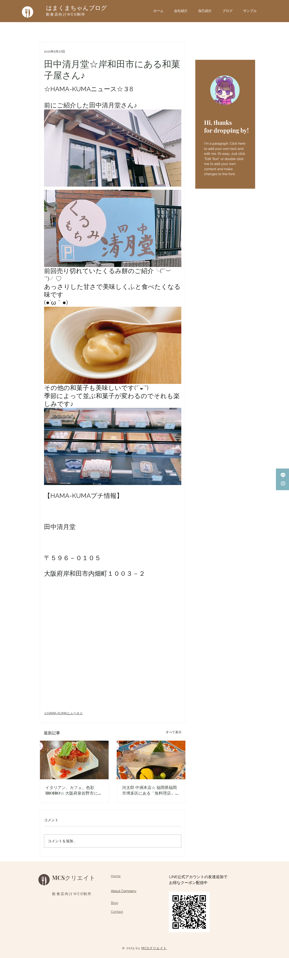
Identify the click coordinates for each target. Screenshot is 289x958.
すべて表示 (174, 732)
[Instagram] (283, 483)
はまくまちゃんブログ (76, 8)
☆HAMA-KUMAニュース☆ (63, 713)
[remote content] (112, 648)
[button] (252, 10)
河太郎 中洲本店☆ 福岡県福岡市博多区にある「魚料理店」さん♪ (150, 790)
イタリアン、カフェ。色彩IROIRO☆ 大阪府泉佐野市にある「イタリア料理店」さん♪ (73, 790)
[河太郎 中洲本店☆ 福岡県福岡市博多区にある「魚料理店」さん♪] (151, 760)
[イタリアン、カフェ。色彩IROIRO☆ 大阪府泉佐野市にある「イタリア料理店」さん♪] (74, 760)
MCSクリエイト (73, 877)
